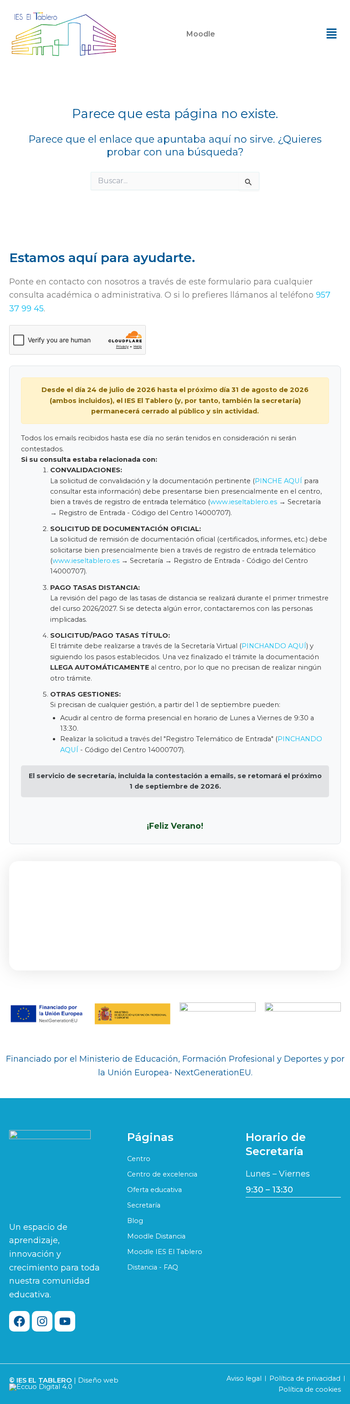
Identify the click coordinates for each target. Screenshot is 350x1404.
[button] (203, 34)
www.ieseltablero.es (243, 502)
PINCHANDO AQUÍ (274, 646)
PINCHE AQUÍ (278, 481)
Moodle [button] (200, 34)
